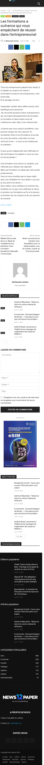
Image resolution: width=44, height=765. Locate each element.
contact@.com (16, 723)
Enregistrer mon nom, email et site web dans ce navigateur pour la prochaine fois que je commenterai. (20, 400)
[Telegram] (27, 47)
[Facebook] (10, 47)
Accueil (3, 11)
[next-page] (6, 341)
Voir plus (19, 536)
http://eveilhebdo (20, 285)
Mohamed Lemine (12, 41)
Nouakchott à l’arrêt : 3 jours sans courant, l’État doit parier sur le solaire (27, 485)
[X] (16, 47)
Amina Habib (6, 205)
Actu (9, 11)
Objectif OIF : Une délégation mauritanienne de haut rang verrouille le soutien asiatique (25, 579)
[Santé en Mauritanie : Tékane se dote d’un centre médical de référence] (6, 305)
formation (11, 213)
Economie (15, 16)
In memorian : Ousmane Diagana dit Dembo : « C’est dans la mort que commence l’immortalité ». (26, 316)
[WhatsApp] (22, 47)
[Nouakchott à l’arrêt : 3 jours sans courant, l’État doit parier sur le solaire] (6, 486)
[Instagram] (14, 740)
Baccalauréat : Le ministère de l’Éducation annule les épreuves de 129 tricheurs (26, 591)
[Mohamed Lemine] (2, 41)
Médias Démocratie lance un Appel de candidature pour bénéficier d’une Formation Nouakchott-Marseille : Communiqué (10, 246)
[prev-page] (2, 341)
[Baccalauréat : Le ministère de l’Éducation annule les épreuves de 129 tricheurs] (6, 592)
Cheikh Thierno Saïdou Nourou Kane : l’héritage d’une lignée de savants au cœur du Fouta (26, 566)
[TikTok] (20, 740)
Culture (8, 16)
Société (22, 16)
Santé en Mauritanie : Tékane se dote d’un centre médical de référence (26, 304)
